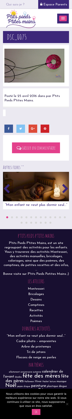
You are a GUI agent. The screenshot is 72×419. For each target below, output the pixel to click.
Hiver (38, 381)
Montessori (36, 288)
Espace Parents (54, 4)
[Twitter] (20, 129)
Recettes (36, 310)
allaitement (14, 372)
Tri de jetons (36, 352)
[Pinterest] (45, 129)
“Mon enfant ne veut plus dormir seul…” (36, 205)
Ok (36, 412)
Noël (10, 385)
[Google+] (33, 129)
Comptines (36, 305)
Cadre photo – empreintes (36, 341)
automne (37, 372)
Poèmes (36, 321)
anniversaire (26, 372)
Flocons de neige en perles (36, 357)
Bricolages (36, 294)
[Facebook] (8, 129)
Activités (36, 315)
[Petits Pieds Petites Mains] (21, 18)
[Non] (67, 404)
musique (61, 381)
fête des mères (41, 376)
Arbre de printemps (36, 346)
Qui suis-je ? (15, 4)
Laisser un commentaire (38, 148)
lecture (53, 382)
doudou (18, 377)
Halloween (29, 382)
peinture (38, 386)
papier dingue (23, 386)
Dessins (36, 299)
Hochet (45, 382)
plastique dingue (57, 386)
